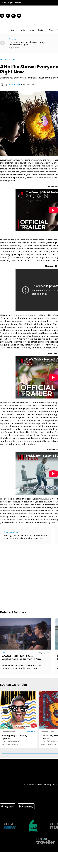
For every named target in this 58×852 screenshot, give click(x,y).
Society (41, 30)
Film (51, 30)
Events (22, 30)
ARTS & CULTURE (7, 59)
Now (13, 30)
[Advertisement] (29, 577)
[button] (2, 43)
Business (12, 39)
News (31, 30)
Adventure (31, 732)
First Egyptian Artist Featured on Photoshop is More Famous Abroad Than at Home (25, 537)
